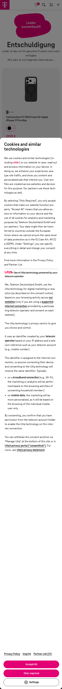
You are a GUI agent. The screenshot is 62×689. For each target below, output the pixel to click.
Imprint (27, 654)
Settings (34, 682)
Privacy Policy (12, 654)
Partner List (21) (43, 654)
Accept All (31, 664)
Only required (31, 673)
